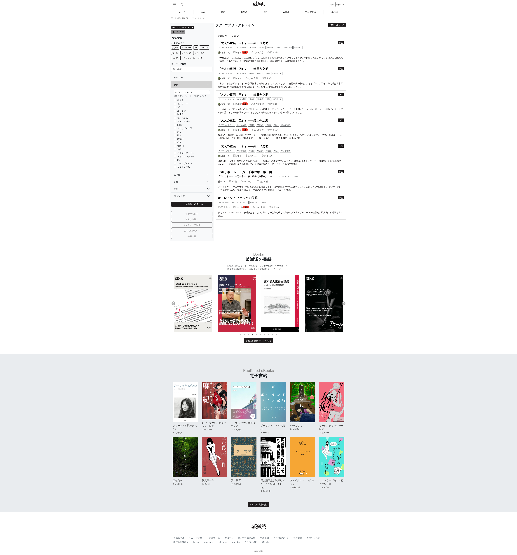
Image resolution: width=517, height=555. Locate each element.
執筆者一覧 (214, 537)
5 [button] (256, 334)
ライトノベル (183, 166)
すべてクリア (178, 32)
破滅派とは (178, 537)
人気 (234, 36)
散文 (179, 135)
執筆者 (244, 12)
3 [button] (248, 334)
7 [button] (264, 334)
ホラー (201, 58)
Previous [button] (173, 303)
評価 (176, 181)
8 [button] (268, 334)
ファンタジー (200, 52)
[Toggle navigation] (174, 4)
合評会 (286, 12)
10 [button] (276, 334)
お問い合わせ (313, 537)
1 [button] (240, 334)
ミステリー (186, 47)
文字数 (177, 174)
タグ (176, 84)
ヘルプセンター (196, 537)
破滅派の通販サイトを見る (258, 340)
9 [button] (272, 334)
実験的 (180, 145)
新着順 (221, 36)
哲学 (179, 142)
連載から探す (191, 219)
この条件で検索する (193, 204)
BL (178, 159)
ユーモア (204, 47)
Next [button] (343, 303)
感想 (176, 188)
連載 (223, 12)
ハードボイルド (184, 163)
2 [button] (244, 334)
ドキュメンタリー (185, 156)
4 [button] (252, 334)
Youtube (236, 542)
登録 (331, 4)
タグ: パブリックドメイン (181, 27)
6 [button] (260, 334)
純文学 (175, 47)
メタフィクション (185, 152)
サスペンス (186, 52)
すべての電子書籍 (258, 504)
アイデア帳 (310, 12)
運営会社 (298, 537)
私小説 (175, 52)
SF (196, 47)
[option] (193, 303)
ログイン (340, 4)
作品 (203, 12)
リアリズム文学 (188, 58)
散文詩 (180, 138)
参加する (229, 537)
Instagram (222, 542)
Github (265, 542)
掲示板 (334, 12)
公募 (265, 12)
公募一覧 (192, 236)
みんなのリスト (191, 230)
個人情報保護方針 (246, 537)
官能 (179, 149)
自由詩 (175, 58)
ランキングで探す (191, 224)
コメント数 (179, 195)
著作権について (281, 537)
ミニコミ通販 (250, 542)
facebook (208, 542)
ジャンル (178, 77)
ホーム (182, 12)
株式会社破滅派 (180, 542)
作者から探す (191, 213)
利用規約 (264, 537)
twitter (196, 542)
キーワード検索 (178, 63)
